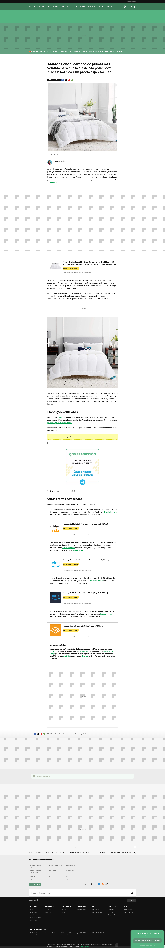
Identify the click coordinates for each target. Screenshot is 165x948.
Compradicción (83, 651)
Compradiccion (112, 915)
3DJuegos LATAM (50, 932)
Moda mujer (70, 870)
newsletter (66, 656)
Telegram (125, 6)
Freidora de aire (106, 852)
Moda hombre (52, 870)
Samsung (32, 876)
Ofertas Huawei (69, 852)
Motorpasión (95, 909)
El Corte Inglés (48, 51)
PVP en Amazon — (70, 528)
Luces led (129, 852)
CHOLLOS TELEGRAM (41, 6)
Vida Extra (48, 912)
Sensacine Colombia (66, 935)
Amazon (97, 51)
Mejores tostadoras (93, 852)
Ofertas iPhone (81, 852)
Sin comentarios (55, 80)
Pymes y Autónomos (129, 912)
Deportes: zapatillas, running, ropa (36, 871)
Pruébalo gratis (110, 512)
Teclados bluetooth (118, 852)
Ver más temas (35, 884)
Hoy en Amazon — (70, 268)
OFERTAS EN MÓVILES (61, 6)
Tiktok (135, 6)
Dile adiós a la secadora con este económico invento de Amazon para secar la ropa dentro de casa (67, 847)
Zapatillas (58, 51)
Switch (32, 880)
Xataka (32, 909)
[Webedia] (131, 1)
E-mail (72, 80)
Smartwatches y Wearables (71, 866)
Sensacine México (66, 932)
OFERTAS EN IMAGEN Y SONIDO (84, 6)
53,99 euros (52, 182)
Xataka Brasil (33, 935)
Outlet (74, 51)
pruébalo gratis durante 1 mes (59, 423)
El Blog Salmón (128, 909)
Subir (130, 900)
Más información (84, 946)
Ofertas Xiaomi (47, 852)
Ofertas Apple (58, 852)
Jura (49, 880)
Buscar (132, 893)
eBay (67, 876)
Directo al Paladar (81, 909)
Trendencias (111, 909)
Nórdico (76, 734)
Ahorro (68, 880)
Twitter (128, 6)
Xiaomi (114, 51)
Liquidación (66, 51)
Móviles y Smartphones (55, 865)
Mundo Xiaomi (33, 920)
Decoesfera (111, 912)
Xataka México (34, 932)
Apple (49, 876)
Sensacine (63, 909)
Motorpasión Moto (97, 912)
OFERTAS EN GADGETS (107, 6)
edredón (84, 734)
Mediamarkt (81, 51)
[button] (59, 161)
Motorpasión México (98, 932)
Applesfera (33, 915)
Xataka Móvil (33, 912)
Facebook (131, 6)
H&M (120, 51)
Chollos (90, 51)
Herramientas (106, 51)
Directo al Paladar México (81, 933)
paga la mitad (77, 550)
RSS (102, 883)
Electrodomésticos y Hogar (63, 734)
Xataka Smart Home (35, 917)
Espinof (63, 912)
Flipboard (69, 80)
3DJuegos (48, 909)
